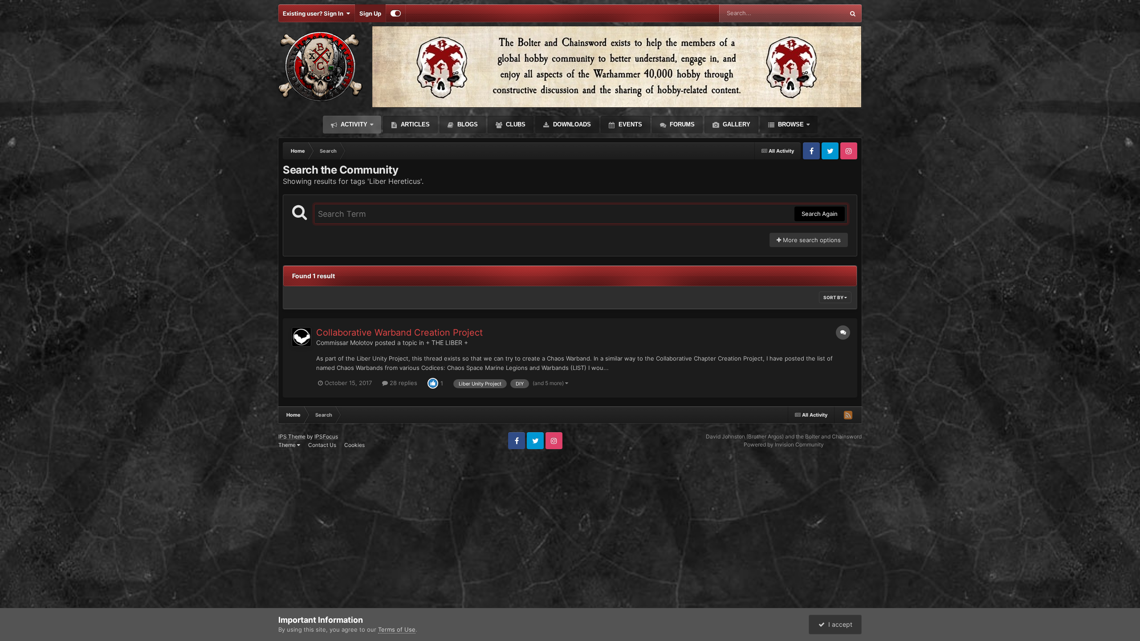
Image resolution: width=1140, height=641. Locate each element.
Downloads (571, 124)
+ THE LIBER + (447, 342)
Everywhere (817, 13)
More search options (811, 239)
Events (629, 124)
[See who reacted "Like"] (433, 382)
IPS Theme (291, 436)
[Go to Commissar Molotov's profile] (301, 337)
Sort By (833, 297)
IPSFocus (326, 436)
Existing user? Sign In (314, 13)
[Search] (853, 13)
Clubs (514, 124)
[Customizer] (395, 13)
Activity (353, 124)
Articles (414, 124)
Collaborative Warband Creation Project (399, 332)
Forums (681, 124)
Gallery (735, 124)
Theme (287, 445)
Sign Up (370, 13)
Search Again (820, 213)
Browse (790, 124)
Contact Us (322, 445)
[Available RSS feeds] (848, 414)
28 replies (402, 382)
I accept (838, 624)
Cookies (354, 445)
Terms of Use (396, 629)
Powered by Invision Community (784, 444)
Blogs (467, 124)
